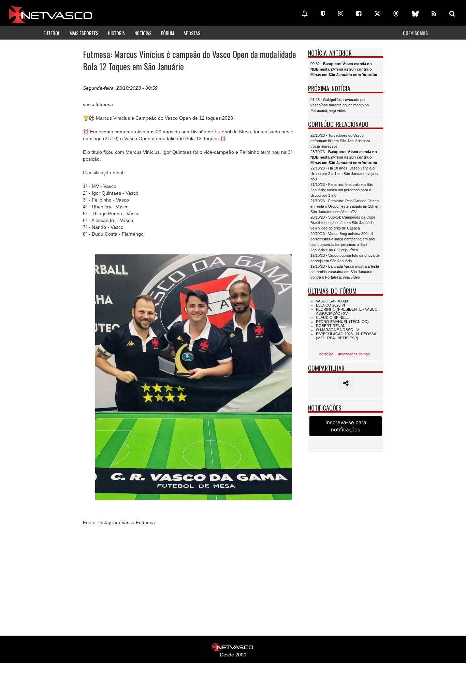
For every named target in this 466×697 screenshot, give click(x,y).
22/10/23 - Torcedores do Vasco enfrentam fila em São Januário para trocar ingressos (340, 140)
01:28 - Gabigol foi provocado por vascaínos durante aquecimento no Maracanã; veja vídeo (339, 105)
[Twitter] (377, 13)
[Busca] (452, 13)
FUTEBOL (51, 32)
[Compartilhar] (345, 383)
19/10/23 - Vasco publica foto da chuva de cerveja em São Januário (345, 258)
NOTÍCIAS (142, 32)
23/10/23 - (343, 157)
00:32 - (343, 69)
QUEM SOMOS (415, 32)
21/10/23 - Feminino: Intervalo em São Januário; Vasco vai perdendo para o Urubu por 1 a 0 (341, 189)
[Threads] (396, 13)
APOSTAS (192, 32)
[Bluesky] (415, 13)
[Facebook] (358, 13)
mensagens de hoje (354, 354)
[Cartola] (323, 13)
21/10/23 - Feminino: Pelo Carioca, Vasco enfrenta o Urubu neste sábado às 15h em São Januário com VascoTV (345, 206)
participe (326, 354)
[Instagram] (340, 13)
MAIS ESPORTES (84, 32)
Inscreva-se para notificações (345, 426)
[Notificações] (305, 13)
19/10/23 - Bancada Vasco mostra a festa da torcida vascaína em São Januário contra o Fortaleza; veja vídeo (344, 271)
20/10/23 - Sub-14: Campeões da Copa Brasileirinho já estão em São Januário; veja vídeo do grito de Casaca (342, 222)
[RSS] (434, 13)
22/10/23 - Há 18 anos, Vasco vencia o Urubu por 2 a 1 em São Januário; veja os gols (344, 173)
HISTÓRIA (116, 32)
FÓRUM (167, 32)
